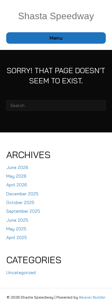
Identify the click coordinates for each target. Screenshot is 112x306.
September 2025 (23, 211)
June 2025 (17, 220)
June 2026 (17, 167)
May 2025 (16, 229)
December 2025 (22, 194)
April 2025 (16, 237)
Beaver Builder (92, 297)
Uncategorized (21, 272)
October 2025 (20, 202)
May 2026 (16, 176)
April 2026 (16, 185)
